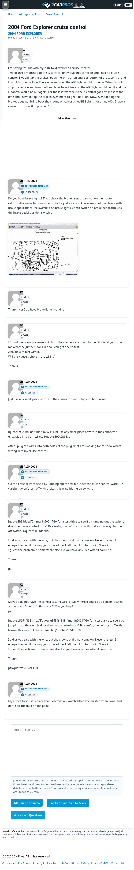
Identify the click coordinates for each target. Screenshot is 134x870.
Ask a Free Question (28, 815)
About (27, 863)
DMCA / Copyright (112, 863)
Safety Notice (89, 863)
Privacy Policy (42, 863)
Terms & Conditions (66, 863)
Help (17, 863)
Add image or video (26, 803)
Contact (7, 863)
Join (128, 4)
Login (118, 4)
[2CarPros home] (61, 5)
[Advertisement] (67, 144)
